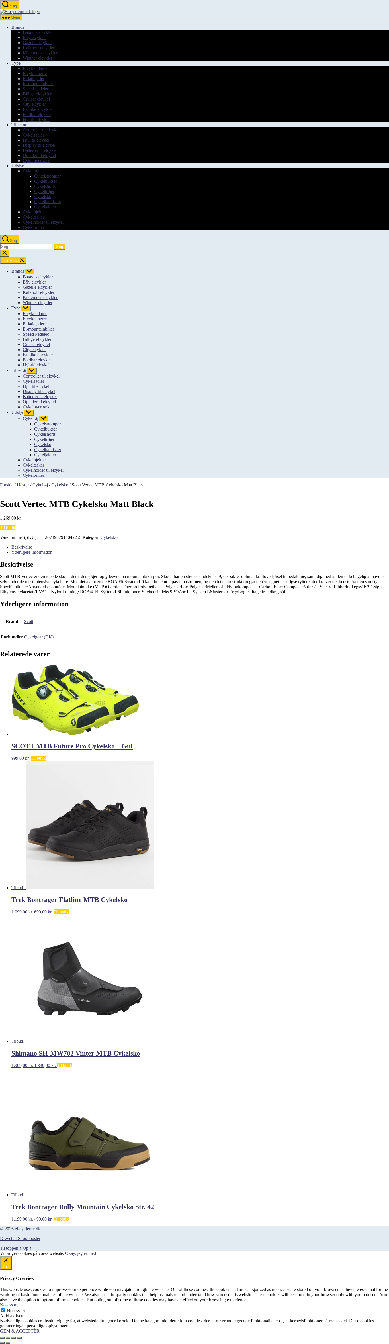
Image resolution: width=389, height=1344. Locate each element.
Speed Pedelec (36, 88)
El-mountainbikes (38, 83)
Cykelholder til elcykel (43, 222)
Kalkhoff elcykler (38, 47)
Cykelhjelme (34, 211)
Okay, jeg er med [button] (80, 1253)
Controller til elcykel (41, 129)
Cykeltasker (33, 217)
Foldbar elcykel (37, 114)
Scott (28, 621)
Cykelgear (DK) (39, 636)
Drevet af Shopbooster (20, 1238)
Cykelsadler (33, 135)
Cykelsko (42, 196)
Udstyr (17, 165)
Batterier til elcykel (40, 150)
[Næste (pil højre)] (8, 1343)
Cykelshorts (45, 186)
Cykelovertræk (36, 160)
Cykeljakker (45, 206)
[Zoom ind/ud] (2, 1338)
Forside (6, 484)
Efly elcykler (34, 37)
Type (16, 63)
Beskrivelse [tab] (21, 547)
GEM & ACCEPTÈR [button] (20, 1331)
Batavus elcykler (38, 32)
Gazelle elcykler (37, 42)
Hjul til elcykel (36, 140)
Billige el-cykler (37, 93)
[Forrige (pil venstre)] (2, 1343)
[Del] (13, 1338)
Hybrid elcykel (36, 119)
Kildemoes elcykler (40, 52)
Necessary (16, 1310)
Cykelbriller (33, 227)
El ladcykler (33, 78)
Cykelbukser (45, 181)
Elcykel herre (35, 73)
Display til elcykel (39, 145)
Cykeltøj (30, 170)
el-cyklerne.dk (27, 1228)
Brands (17, 27)
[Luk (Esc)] (19, 1338)
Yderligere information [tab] (31, 552)
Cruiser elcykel (36, 99)
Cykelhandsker (47, 201)
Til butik (7, 527)
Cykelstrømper (47, 176)
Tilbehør (18, 124)
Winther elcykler (37, 58)
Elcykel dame (35, 68)
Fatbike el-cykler (38, 109)
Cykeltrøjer (44, 191)
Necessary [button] (9, 1304)
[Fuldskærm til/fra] (8, 1338)
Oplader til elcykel (39, 155)
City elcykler (34, 104)
